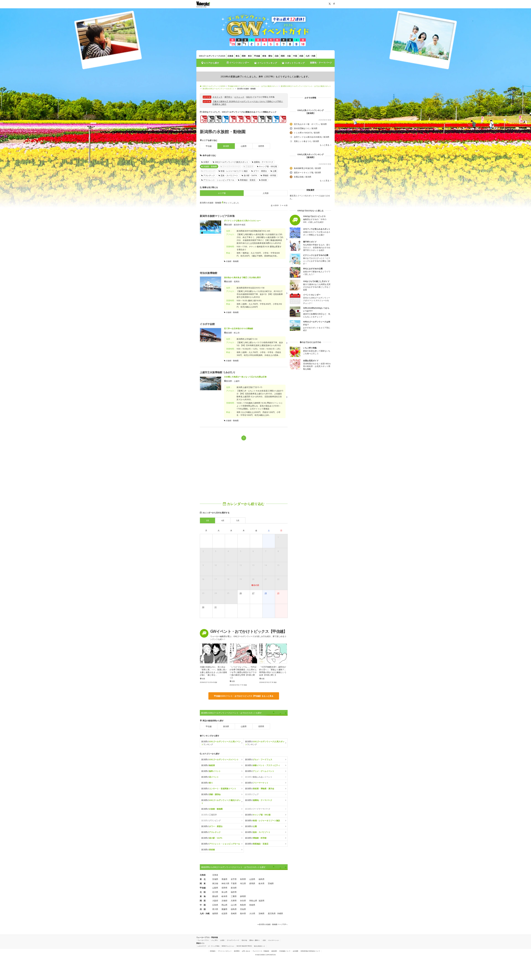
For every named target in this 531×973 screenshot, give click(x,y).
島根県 (252, 905)
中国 (295, 56)
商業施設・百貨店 (247, 180)
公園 (274, 171)
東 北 (203, 879)
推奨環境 (237, 951)
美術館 (264, 180)
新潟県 (226, 726)
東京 (250, 56)
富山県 (224, 892)
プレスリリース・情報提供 (261, 951)
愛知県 (215, 896)
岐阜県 (224, 896)
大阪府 (215, 900)
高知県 (243, 909)
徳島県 (234, 909)
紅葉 (264, 940)
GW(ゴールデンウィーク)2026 (212, 56)
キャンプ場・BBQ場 (268, 166)
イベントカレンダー (239, 62)
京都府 (224, 900)
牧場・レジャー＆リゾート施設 (234, 171)
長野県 (261, 146)
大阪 (289, 56)
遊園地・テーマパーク (321, 62)
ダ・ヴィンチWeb (213, 946)
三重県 (234, 896)
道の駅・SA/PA (250, 175)
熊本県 (243, 913)
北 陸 (203, 892)
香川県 (215, 909)
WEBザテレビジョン (228, 946)
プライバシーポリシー (225, 951)
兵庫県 (234, 900)
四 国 (203, 909)
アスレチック (209, 175)
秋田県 (243, 879)
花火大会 (244, 940)
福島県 (261, 879)
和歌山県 (253, 900)
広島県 (215, 905)
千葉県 (234, 883)
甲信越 (257, 56)
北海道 (230, 56)
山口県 (234, 905)
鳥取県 (243, 905)
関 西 (203, 900)
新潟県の (220, 759)
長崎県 (234, 913)
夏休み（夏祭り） (255, 940)
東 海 (203, 896)
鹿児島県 (272, 913)
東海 (264, 56)
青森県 (224, 879)
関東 (244, 56)
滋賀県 (261, 900)
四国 (301, 56)
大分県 (252, 913)
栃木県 (261, 883)
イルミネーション (273, 940)
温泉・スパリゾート (229, 175)
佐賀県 (224, 913)
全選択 (206, 162)
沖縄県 (280, 913)
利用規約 (212, 951)
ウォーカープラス (203, 940)
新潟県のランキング (221, 743)
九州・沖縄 (310, 56)
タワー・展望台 (260, 171)
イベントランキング (267, 62)
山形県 (252, 879)
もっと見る (325, 145)
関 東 (203, 883)
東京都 (215, 883)
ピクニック (239, 97)
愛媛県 (224, 909)
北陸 (276, 56)
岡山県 (224, 905)
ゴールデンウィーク (233, 940)
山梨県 (244, 146)
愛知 (270, 56)
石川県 (215, 892)
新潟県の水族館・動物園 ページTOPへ (273, 924)
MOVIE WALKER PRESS (244, 946)
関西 (283, 56)
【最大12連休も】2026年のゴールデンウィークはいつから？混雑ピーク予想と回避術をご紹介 (247, 102)
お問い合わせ (246, 951)
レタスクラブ (202, 946)
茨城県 (271, 883)
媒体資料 (274, 951)
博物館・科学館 (269, 175)
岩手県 (234, 879)
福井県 (234, 892)
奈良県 (243, 900)
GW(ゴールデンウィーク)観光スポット (231, 162)
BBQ (248, 97)
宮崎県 (261, 913)
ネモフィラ (217, 97)
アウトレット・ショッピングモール (218, 180)
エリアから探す (211, 62)
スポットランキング (294, 62)
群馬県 (252, 883)
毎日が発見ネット (259, 946)
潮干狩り (228, 97)
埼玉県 (243, 883)
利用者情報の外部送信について (310, 951)
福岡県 (215, 913)
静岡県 (243, 896)
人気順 (266, 193)
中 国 (203, 905)
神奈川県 (225, 883)
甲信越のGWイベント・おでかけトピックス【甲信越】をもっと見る (243, 696)
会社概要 (295, 951)
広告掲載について (284, 951)
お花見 (222, 940)
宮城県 (215, 879)
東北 (238, 56)
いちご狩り (214, 940)
